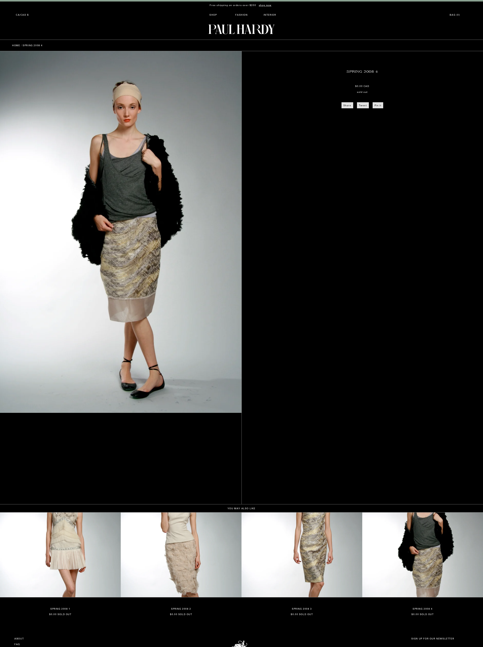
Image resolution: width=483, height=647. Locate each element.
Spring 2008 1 (60, 608)
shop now (265, 5)
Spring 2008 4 (423, 608)
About (19, 638)
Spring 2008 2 (181, 608)
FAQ (17, 644)
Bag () (455, 14)
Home (16, 45)
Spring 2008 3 (302, 608)
